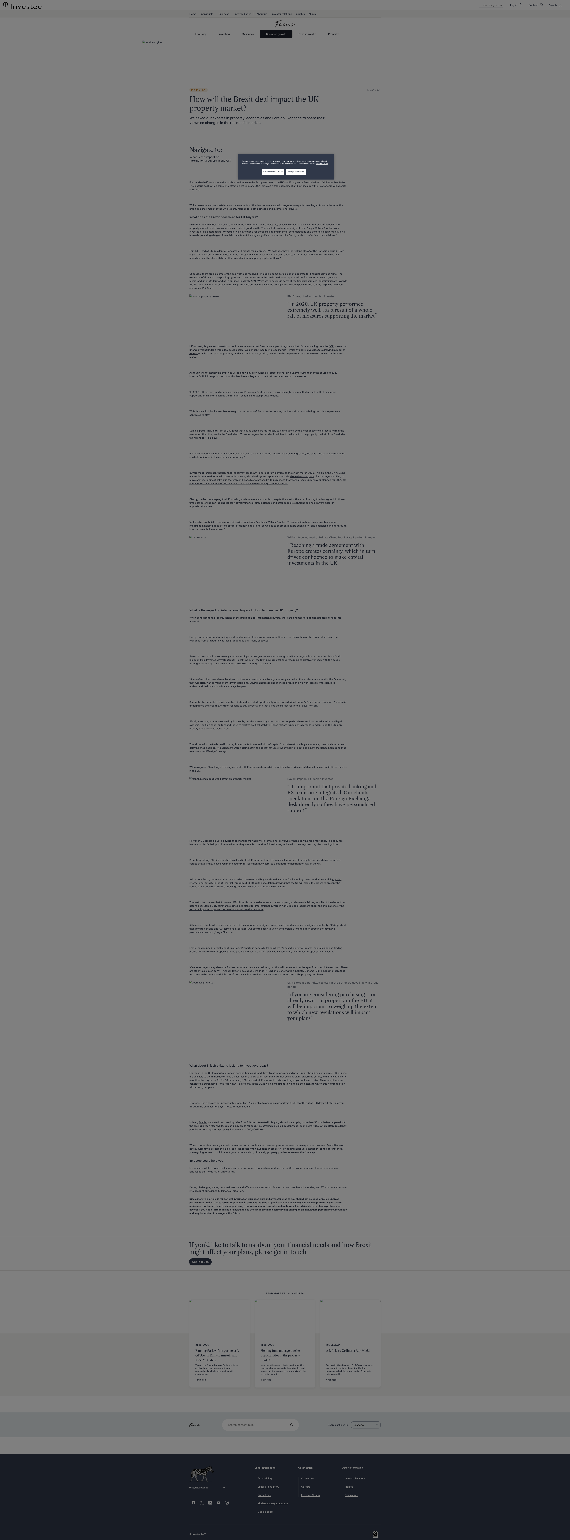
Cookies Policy (322, 164)
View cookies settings (273, 172)
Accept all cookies (296, 172)
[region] (286, 167)
